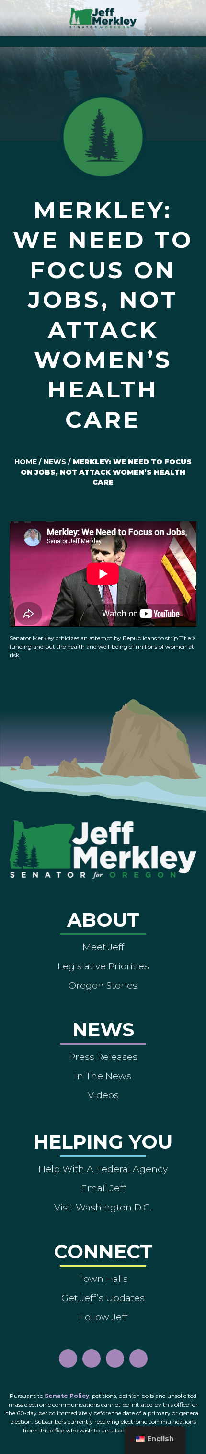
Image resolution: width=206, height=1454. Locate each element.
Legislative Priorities (103, 966)
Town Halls (103, 1278)
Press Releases (103, 1056)
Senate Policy (67, 1395)
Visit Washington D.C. (103, 1207)
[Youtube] (115, 1358)
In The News (103, 1076)
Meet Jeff (103, 947)
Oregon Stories (103, 985)
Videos (103, 1095)
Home (25, 461)
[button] (103, 39)
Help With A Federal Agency (103, 1169)
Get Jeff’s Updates (103, 1298)
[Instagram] (91, 1358)
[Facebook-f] (68, 1358)
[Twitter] (138, 1358)
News (55, 461)
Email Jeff (103, 1188)
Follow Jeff (103, 1317)
